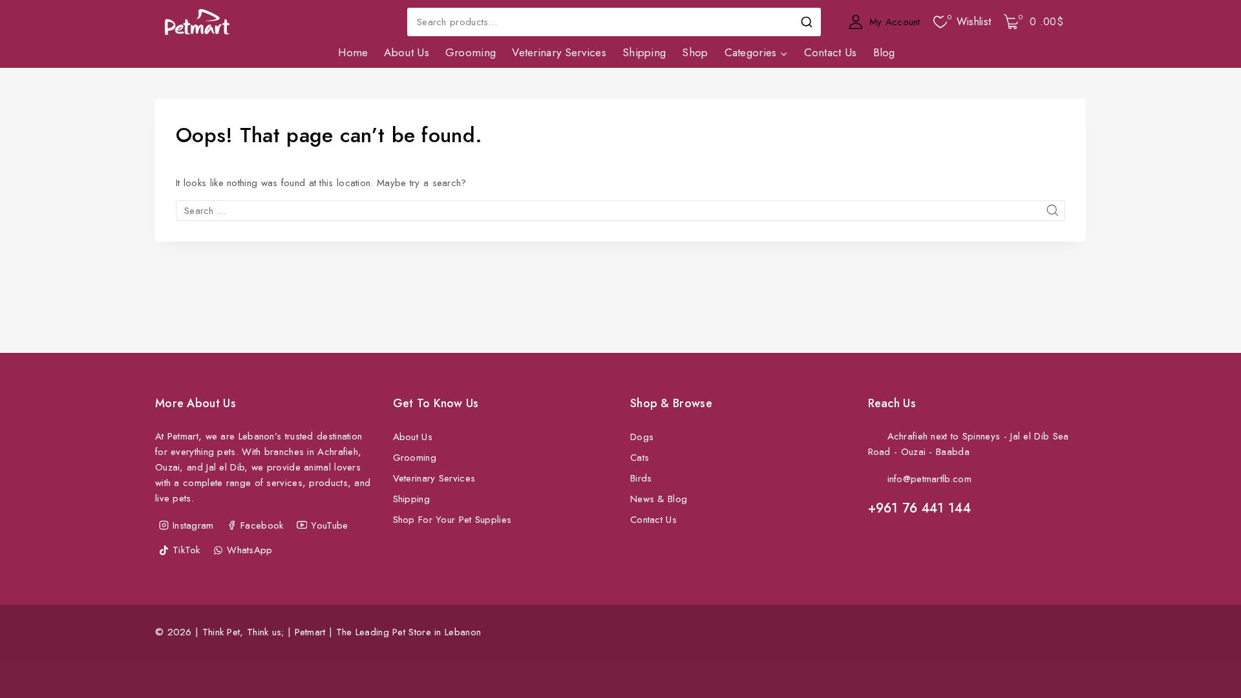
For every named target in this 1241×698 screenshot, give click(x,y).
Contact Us (830, 52)
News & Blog (658, 499)
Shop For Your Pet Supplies (452, 520)
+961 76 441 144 (919, 508)
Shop (695, 52)
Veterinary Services (559, 52)
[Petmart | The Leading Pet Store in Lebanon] (197, 22)
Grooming (470, 52)
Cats (639, 457)
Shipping (644, 52)
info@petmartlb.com (929, 479)
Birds (641, 478)
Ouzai (913, 452)
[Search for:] (620, 211)
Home (353, 52)
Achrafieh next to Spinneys (944, 436)
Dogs (641, 437)
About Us (406, 52)
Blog (884, 52)
